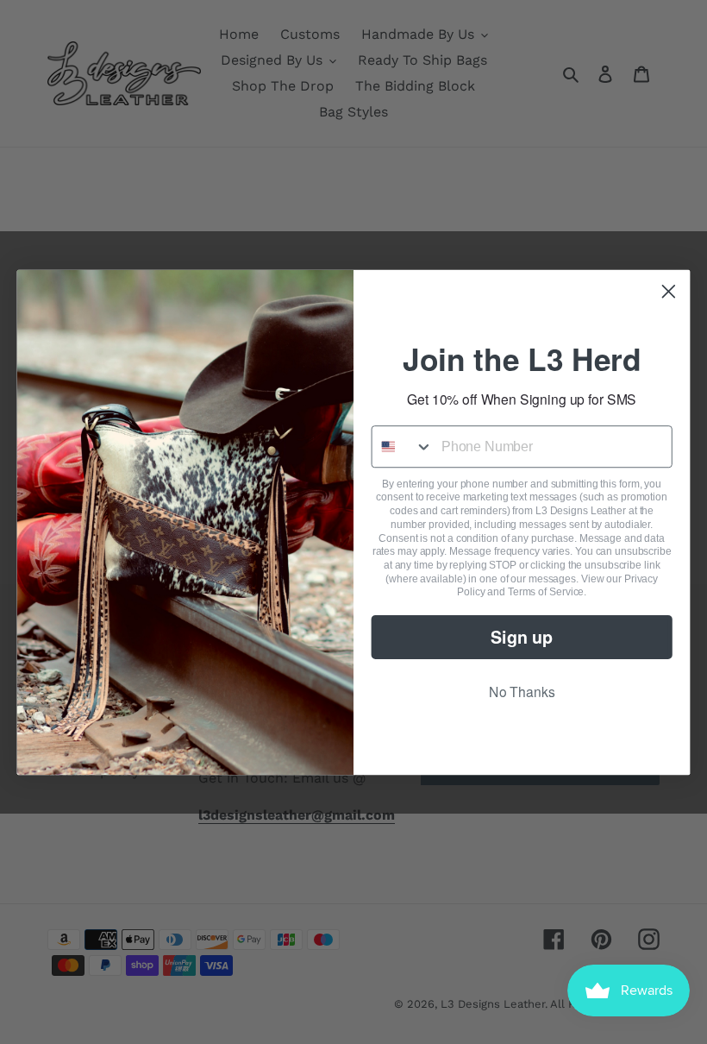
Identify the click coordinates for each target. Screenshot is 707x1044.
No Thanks (522, 691)
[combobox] (403, 446)
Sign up (522, 636)
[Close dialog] (668, 290)
